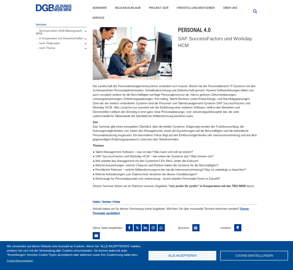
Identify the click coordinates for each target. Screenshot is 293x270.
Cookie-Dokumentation (20, 260)
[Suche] (255, 11)
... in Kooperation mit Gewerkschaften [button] (59, 38)
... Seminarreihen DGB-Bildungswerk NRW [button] (59, 32)
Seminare (100, 7)
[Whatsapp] (161, 227)
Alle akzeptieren (182, 255)
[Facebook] (129, 227)
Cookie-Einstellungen (254, 255)
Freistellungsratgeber (196, 7)
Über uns (230, 7)
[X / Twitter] (137, 227)
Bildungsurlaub (128, 7)
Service (99, 17)
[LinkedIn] (145, 227)
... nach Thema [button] (45, 47)
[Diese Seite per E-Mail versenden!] (96, 235)
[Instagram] (153, 227)
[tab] (61, 33)
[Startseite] (54, 8)
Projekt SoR (159, 7)
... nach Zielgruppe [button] (48, 43)
